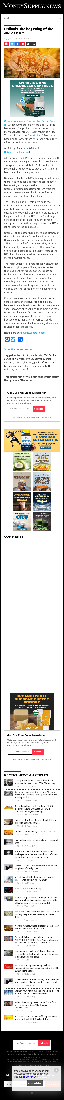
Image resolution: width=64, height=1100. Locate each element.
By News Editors (31, 826)
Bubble (53, 355)
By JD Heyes (29, 883)
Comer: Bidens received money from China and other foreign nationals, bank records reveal (37, 981)
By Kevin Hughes (31, 800)
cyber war (27, 362)
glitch (36, 362)
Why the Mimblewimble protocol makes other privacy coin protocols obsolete (37, 927)
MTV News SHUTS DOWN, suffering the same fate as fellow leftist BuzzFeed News (36, 1017)
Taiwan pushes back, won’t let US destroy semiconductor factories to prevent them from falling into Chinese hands (37, 954)
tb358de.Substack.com (16, 152)
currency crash (43, 359)
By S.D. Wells (29, 860)
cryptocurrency (25, 359)
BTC (46, 355)
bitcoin (25, 355)
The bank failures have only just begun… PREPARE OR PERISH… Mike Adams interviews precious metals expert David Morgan (36, 940)
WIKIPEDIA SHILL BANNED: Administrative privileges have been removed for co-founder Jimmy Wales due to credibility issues (36, 854)
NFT (50, 366)
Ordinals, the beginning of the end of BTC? (35, 831)
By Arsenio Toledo (32, 906)
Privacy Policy (30, 1077)
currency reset (12, 362)
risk (16, 369)
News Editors (23, 39)
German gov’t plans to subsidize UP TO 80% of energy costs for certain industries (37, 992)
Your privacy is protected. (16, 417)
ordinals (8, 369)
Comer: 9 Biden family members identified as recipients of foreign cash (36, 867)
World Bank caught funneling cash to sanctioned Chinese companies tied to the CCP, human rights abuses (37, 968)
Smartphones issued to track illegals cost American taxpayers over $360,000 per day (35, 782)
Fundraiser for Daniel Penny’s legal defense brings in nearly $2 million (35, 821)
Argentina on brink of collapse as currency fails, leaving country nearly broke (35, 878)
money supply (39, 366)
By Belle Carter (30, 786)
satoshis (24, 369)
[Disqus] (32, 578)
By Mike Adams (30, 946)
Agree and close (35, 1083)
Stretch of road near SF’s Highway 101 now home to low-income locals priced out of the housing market (36, 795)
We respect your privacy (41, 1059)
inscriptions (35, 135)
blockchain (36, 355)
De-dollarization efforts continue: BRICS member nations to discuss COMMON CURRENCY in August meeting (34, 809)
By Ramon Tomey (31, 815)
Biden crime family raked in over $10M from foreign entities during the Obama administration (35, 1005)
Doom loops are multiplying (28, 888)
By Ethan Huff (30, 846)
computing (10, 359)
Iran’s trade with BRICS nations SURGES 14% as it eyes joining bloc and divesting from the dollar (37, 914)
